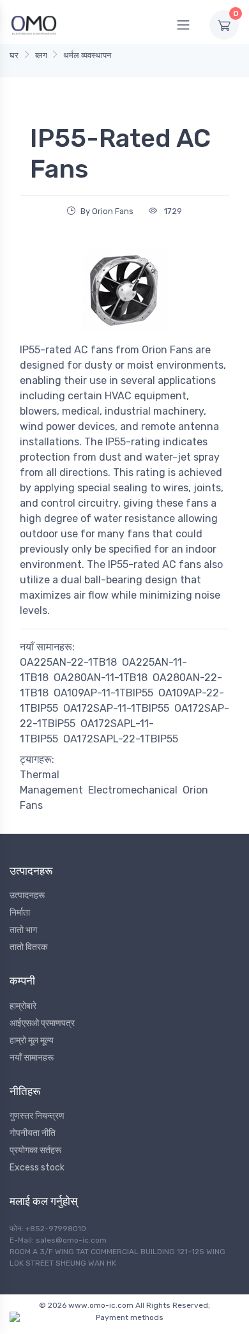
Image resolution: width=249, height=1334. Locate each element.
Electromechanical (132, 790)
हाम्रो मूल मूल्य (32, 1040)
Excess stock (37, 1167)
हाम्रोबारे (23, 1005)
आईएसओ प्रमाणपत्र (42, 1023)
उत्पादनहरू (27, 895)
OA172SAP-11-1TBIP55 (116, 708)
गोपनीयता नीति (33, 1133)
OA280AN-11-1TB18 (100, 677)
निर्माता (20, 912)
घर (14, 55)
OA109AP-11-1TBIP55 (103, 693)
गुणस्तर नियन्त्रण (37, 1115)
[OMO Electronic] (33, 25)
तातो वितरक (28, 947)
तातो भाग (23, 929)
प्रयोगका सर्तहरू (35, 1150)
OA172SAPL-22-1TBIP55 (120, 739)
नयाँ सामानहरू (32, 1057)
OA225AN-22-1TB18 (68, 662)
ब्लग (41, 55)
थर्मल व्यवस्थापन (87, 55)
